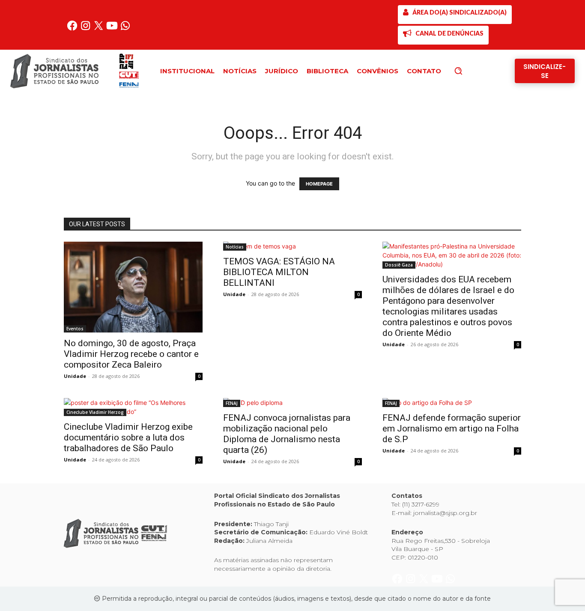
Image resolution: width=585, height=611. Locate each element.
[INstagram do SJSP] (86, 29)
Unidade (75, 376)
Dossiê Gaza (399, 265)
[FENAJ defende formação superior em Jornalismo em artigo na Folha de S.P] (451, 402)
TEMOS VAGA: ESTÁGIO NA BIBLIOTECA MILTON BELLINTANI (279, 272)
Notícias (235, 247)
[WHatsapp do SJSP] (125, 29)
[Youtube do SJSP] (112, 29)
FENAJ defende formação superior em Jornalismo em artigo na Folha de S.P (451, 428)
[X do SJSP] (99, 29)
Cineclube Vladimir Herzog (95, 412)
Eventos (75, 329)
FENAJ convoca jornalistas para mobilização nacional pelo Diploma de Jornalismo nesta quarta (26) (286, 434)
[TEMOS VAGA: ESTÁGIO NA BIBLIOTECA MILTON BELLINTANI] (292, 246)
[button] (473, 70)
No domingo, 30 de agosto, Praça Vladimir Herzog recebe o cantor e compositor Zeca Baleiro (131, 354)
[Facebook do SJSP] (73, 29)
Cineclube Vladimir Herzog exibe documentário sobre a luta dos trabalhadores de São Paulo (128, 437)
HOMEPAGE (319, 184)
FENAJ (232, 403)
